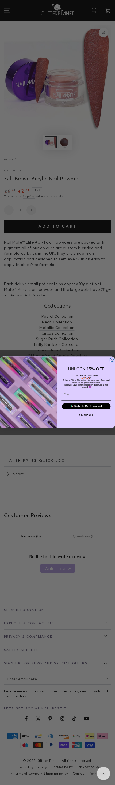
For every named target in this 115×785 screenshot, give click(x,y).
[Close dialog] (111, 360)
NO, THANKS (86, 415)
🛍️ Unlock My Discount (86, 406)
